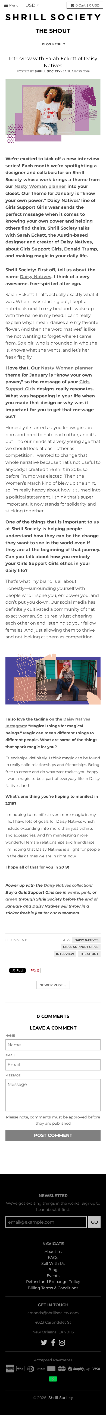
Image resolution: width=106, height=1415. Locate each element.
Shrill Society (60, 1397)
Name (10, 1035)
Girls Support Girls (80, 947)
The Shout (89, 954)
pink (85, 892)
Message (12, 1075)
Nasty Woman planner (40, 186)
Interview (65, 954)
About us (53, 1251)
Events (53, 1275)
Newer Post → (53, 985)
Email (10, 1055)
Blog (53, 1269)
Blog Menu (51, 44)
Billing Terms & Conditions (53, 1287)
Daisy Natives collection (67, 885)
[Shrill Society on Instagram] (62, 1343)
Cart (87, 5)
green (11, 899)
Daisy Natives (35, 276)
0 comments (16, 940)
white (73, 892)
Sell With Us (53, 1263)
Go (94, 1222)
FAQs (53, 1257)
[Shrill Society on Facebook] (53, 1343)
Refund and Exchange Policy (53, 1281)
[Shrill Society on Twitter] (44, 1343)
